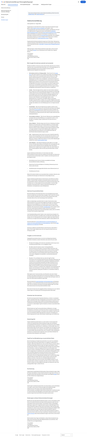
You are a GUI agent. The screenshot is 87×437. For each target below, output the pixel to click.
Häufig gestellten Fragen (42, 140)
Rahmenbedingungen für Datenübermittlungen (6, 11)
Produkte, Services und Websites (39, 28)
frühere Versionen (39, 14)
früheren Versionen (31, 413)
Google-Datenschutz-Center (43, 38)
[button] (78, 2)
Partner (2, 17)
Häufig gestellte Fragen (46, 4)
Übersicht (3, 4)
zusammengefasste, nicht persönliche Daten (44, 281)
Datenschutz (27, 435)
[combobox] (66, 435)
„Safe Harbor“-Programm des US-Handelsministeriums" (49, 44)
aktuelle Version (31, 14)
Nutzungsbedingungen (25, 4)
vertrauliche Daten (46, 206)
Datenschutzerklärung (13, 4)
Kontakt (34, 50)
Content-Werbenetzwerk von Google (43, 221)
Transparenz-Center (46, 435)
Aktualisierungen (4, 19)
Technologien (36, 4)
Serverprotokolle (37, 109)
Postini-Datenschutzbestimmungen (49, 32)
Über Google (21, 435)
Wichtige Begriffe (4, 14)
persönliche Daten (44, 35)
